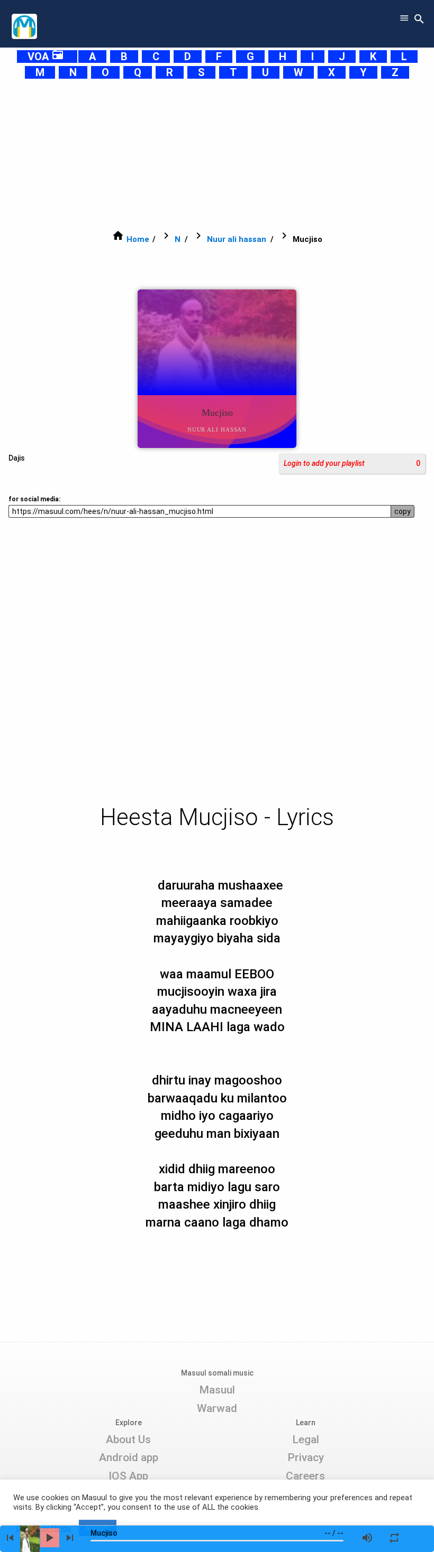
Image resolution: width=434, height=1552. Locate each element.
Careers (305, 1476)
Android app (128, 1457)
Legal (305, 1439)
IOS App (128, 1476)
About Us (128, 1439)
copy (402, 511)
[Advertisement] (217, 154)
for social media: (34, 499)
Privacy (305, 1457)
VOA (46, 56)
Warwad (217, 1408)
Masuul (217, 1389)
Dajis (16, 458)
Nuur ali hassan (236, 239)
